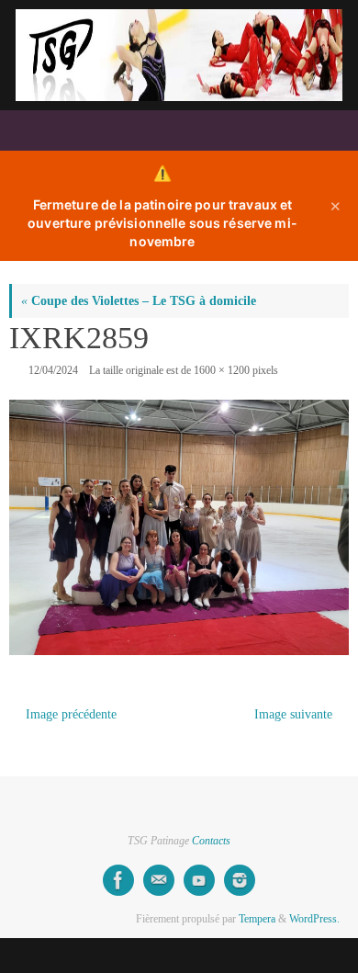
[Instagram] (239, 880)
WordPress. (314, 918)
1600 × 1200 (222, 370)
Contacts (211, 840)
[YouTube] (199, 880)
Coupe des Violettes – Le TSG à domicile (138, 301)
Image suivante (293, 714)
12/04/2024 (53, 370)
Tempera (257, 918)
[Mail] (158, 880)
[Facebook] (118, 880)
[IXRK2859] (179, 527)
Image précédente (71, 714)
